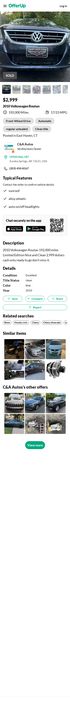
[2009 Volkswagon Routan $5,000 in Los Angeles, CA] (35, 349)
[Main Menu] (5, 6)
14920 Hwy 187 (19, 156)
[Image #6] (56, 89)
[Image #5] (46, 89)
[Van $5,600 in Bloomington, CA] (56, 349)
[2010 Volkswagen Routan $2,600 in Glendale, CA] (14, 349)
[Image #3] (26, 89)
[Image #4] (36, 89)
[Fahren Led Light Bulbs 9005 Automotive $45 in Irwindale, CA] (14, 370)
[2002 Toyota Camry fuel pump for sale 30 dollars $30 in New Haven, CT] (56, 424)
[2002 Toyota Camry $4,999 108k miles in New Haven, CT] (14, 424)
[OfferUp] (17, 6)
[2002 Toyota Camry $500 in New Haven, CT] (35, 424)
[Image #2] (16, 89)
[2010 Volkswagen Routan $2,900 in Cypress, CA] (35, 370)
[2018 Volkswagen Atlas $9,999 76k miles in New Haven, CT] (56, 403)
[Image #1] (6, 89)
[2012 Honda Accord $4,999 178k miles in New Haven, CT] (35, 403)
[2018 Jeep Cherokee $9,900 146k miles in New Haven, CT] (14, 403)
